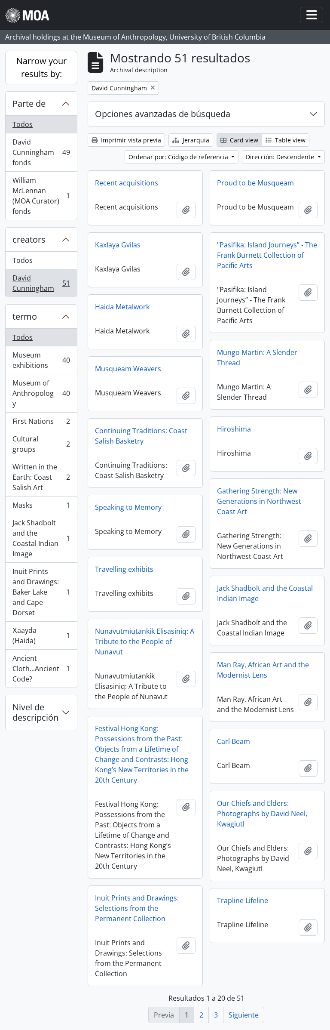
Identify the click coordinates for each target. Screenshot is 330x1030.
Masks (41, 507)
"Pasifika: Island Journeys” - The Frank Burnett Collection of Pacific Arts (267, 255)
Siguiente (244, 1015)
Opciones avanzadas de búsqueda (162, 114)
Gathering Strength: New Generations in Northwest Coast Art (259, 501)
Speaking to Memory (128, 507)
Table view (289, 140)
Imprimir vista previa (130, 140)
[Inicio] (30, 15)
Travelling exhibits (124, 569)
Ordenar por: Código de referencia (179, 157)
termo (24, 316)
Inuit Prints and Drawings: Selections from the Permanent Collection (137, 908)
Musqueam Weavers (128, 368)
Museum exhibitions (41, 360)
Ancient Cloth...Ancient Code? (41, 669)
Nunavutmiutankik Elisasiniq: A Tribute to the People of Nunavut (144, 641)
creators (29, 239)
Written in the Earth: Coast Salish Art (41, 477)
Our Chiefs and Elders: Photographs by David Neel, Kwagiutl (262, 814)
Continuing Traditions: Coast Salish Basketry (141, 436)
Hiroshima (234, 429)
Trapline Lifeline (242, 900)
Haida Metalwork (122, 306)
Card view (243, 140)
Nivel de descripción (35, 712)
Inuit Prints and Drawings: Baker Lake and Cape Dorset (41, 592)
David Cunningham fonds (41, 152)
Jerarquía (195, 140)
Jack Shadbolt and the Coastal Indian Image (41, 538)
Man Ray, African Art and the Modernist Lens (263, 670)
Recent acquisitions (126, 183)
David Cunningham (41, 283)
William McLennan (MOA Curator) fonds (41, 196)
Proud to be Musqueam (255, 183)
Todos (22, 124)
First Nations (41, 423)
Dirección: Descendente (281, 157)
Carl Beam (233, 741)
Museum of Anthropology (41, 393)
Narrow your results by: (41, 67)
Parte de (29, 103)
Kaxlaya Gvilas (118, 245)
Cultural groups (41, 444)
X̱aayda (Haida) (41, 635)
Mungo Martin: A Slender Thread (257, 357)
